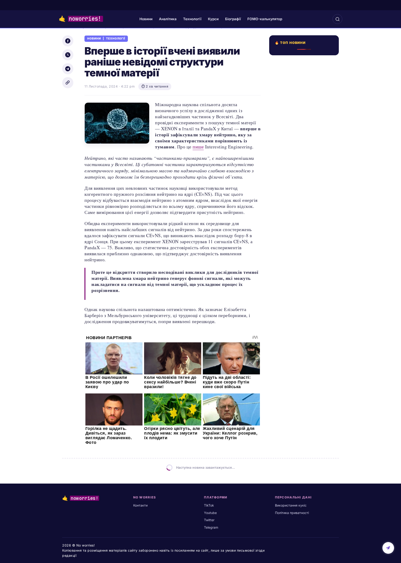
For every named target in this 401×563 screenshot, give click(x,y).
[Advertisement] (305, 224)
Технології (192, 19)
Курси (213, 19)
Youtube (210, 513)
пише (198, 147)
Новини (145, 19)
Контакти (140, 505)
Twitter (209, 520)
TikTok (209, 505)
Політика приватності (292, 513)
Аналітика (168, 19)
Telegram (211, 527)
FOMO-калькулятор (264, 19)
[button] (337, 19)
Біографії (233, 19)
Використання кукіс (291, 505)
